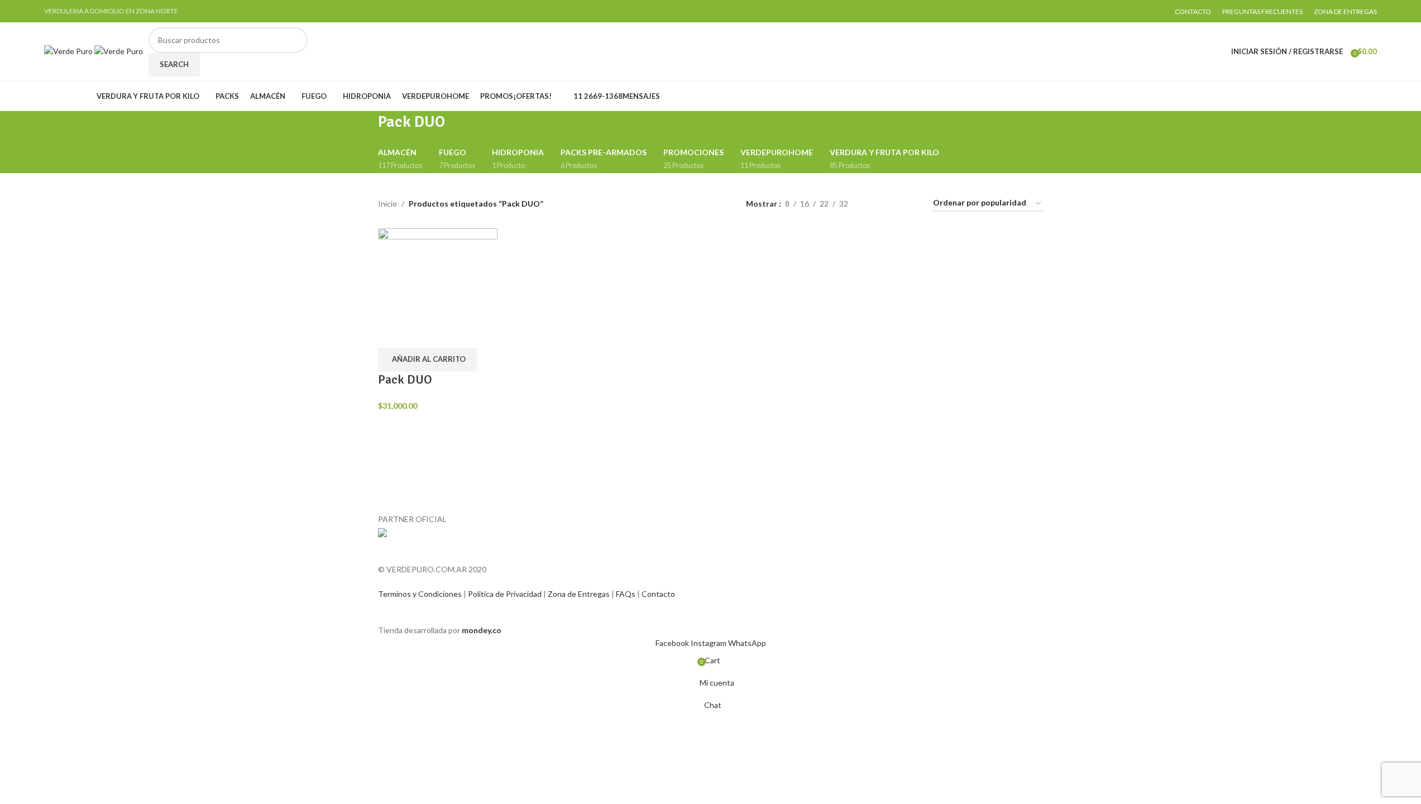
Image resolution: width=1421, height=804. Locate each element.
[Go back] (364, 128)
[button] (427, 359)
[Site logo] (69, 50)
